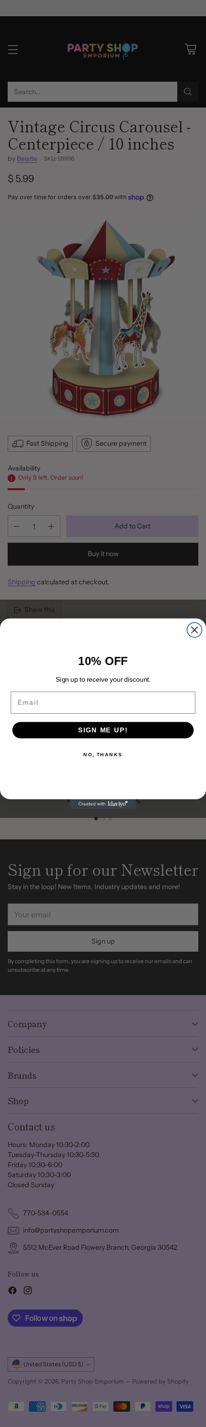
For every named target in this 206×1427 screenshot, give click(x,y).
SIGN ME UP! (103, 729)
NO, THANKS (103, 754)
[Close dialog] (194, 629)
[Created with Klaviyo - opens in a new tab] (103, 804)
